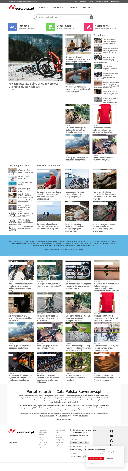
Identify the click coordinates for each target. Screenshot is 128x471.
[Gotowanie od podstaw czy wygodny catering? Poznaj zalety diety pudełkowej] (21, 362)
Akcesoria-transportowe (101, 171)
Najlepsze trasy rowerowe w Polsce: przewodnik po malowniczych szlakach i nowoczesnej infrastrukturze (106, 285)
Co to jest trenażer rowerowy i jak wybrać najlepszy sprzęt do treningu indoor (74, 226)
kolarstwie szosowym (83, 413)
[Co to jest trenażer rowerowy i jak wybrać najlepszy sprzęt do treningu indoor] (77, 211)
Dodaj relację (59, 442)
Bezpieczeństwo (43, 171)
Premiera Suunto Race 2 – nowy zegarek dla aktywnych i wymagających (78, 88)
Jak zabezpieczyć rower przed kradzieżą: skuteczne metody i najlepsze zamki (78, 285)
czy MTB (93, 413)
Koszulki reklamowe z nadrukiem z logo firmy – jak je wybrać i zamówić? (103, 129)
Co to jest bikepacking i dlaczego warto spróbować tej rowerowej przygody (48, 226)
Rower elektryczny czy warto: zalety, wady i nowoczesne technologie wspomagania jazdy (21, 285)
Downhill (65, 416)
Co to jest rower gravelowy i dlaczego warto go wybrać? (49, 285)
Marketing (96, 107)
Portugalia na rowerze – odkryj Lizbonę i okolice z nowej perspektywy (75, 194)
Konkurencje (57, 8)
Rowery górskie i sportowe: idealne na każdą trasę (77, 158)
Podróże (68, 171)
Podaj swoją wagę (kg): (78, 450)
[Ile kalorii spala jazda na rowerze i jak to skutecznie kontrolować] (49, 302)
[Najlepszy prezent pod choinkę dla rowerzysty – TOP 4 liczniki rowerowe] (107, 362)
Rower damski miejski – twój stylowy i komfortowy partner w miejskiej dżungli (78, 347)
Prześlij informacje (61, 440)
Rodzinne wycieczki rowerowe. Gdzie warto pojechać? (76, 377)
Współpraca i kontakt (102, 1)
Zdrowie (41, 437)
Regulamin (83, 1)
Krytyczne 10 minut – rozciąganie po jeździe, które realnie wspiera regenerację (78, 59)
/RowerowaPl (115, 1)
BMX (60, 416)
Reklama (91, 1)
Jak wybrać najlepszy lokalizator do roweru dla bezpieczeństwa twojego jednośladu (48, 377)
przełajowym (50, 416)
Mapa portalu (13, 442)
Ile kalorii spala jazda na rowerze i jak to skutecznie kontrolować (48, 317)
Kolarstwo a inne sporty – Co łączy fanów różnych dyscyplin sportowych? (76, 129)
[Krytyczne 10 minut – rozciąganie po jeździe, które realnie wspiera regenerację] (78, 44)
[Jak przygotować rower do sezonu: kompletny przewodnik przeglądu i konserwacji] (105, 211)
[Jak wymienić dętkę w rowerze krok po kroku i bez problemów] (21, 302)
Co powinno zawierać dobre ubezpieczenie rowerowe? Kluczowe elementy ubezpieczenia (49, 194)
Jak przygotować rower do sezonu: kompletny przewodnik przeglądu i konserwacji (104, 226)
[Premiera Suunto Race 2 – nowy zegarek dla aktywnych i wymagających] (78, 73)
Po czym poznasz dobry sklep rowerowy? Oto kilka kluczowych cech (33, 85)
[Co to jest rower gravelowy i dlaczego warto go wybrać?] (49, 270)
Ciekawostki (42, 445)
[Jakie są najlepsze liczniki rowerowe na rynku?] (104, 144)
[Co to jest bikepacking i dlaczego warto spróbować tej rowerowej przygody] (49, 211)
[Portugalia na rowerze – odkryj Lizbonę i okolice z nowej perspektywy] (77, 179)
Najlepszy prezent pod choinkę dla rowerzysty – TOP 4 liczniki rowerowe (107, 377)
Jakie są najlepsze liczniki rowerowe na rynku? (103, 158)
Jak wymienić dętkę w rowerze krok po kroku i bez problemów (20, 317)
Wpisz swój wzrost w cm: (79, 436)
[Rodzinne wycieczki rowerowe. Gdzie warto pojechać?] (78, 362)
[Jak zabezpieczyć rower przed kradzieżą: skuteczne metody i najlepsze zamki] (78, 270)
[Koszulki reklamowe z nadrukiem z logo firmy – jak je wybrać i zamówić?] (104, 114)
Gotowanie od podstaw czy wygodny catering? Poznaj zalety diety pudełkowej (20, 377)
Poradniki (73, 8)
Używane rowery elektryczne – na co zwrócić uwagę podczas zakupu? (106, 347)
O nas (75, 1)
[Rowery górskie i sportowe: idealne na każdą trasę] (78, 144)
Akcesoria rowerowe (100, 137)
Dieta (10, 355)
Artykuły (42, 8)
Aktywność (70, 37)
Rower (68, 355)
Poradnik (41, 434)
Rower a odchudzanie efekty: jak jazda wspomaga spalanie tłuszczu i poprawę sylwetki (104, 194)
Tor (40, 447)
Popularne (86, 8)
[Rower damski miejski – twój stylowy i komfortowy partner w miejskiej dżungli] (78, 332)
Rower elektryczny (101, 325)
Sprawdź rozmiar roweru (80, 442)
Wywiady (58, 432)
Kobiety (68, 325)
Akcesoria (69, 66)
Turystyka (41, 440)
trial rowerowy (83, 416)
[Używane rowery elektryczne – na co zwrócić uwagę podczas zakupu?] (107, 332)
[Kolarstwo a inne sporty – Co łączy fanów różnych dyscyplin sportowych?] (78, 114)
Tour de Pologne (44, 442)
